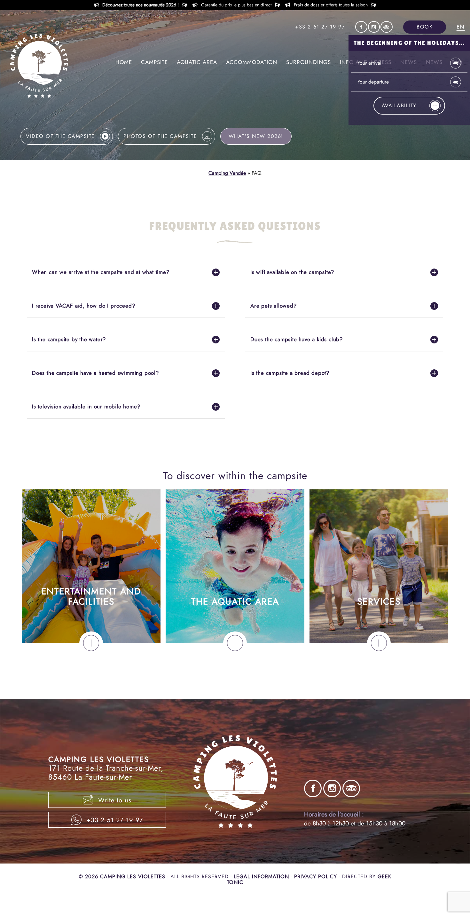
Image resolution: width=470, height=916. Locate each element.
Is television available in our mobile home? (86, 406)
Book (425, 26)
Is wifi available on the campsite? (292, 272)
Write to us (113, 800)
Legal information (262, 876)
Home (123, 62)
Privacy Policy (316, 876)
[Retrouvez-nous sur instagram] (374, 27)
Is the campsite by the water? (69, 339)
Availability (399, 105)
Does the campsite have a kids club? (296, 339)
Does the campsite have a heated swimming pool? (95, 373)
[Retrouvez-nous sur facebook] (361, 27)
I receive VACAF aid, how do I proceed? (83, 305)
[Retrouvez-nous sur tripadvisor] (386, 27)
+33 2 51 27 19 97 (320, 27)
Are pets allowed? (273, 305)
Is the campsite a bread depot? (289, 373)
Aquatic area (197, 62)
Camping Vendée (227, 173)
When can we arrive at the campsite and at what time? (100, 272)
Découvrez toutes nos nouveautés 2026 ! (140, 5)
